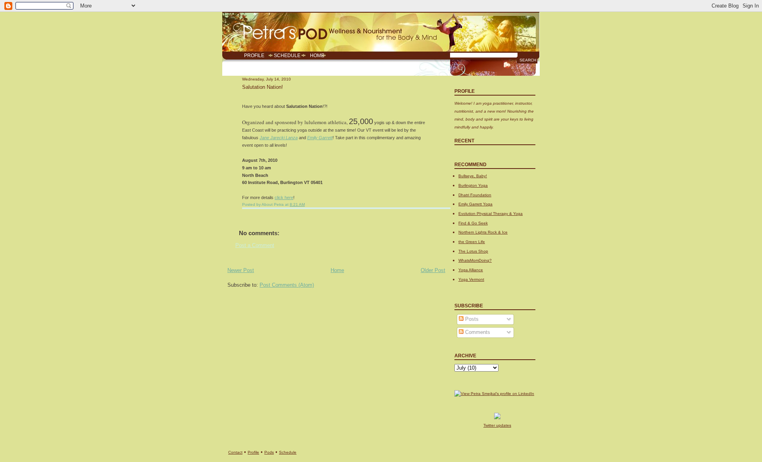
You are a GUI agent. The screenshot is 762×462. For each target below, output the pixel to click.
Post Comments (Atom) (287, 285)
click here (284, 197)
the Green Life (471, 242)
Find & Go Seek (473, 223)
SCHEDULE (287, 55)
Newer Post (240, 270)
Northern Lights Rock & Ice (483, 232)
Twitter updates (497, 425)
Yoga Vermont (471, 279)
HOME (317, 55)
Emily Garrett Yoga (475, 204)
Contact (235, 452)
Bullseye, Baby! (472, 176)
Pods (269, 452)
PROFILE (254, 55)
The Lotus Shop (473, 251)
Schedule (287, 452)
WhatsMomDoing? (475, 260)
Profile (253, 452)
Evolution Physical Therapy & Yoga (490, 213)
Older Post (433, 270)
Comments (477, 332)
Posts (471, 319)
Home (337, 270)
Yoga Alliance (470, 270)
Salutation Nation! (262, 87)
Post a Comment (254, 245)
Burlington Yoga (473, 185)
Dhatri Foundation (474, 195)
